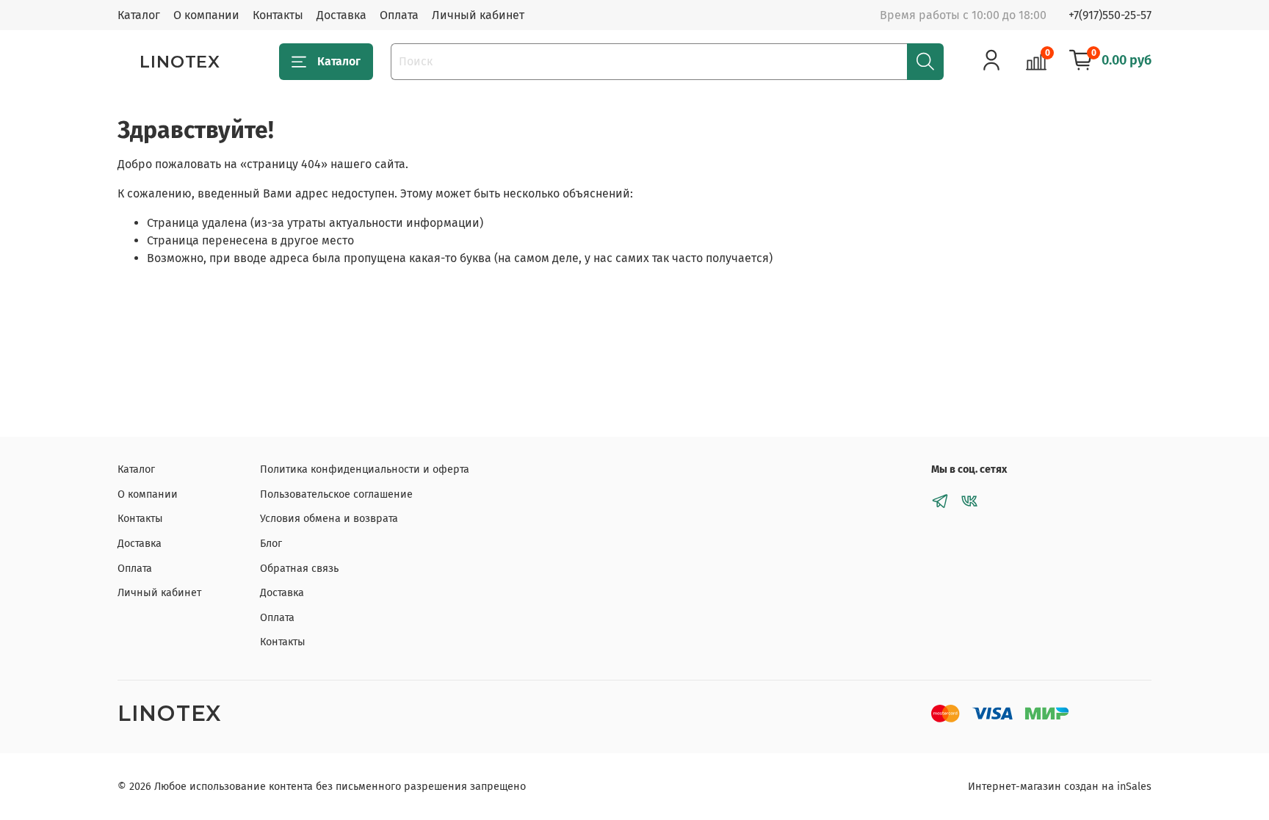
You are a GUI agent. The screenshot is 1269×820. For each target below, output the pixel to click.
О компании (206, 15)
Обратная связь (299, 568)
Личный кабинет (478, 15)
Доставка (341, 15)
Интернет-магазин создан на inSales (1060, 786)
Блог (271, 543)
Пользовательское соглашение (336, 494)
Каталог (139, 15)
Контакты (278, 15)
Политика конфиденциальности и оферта (364, 469)
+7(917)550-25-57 (1110, 15)
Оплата (399, 15)
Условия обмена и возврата (329, 518)
